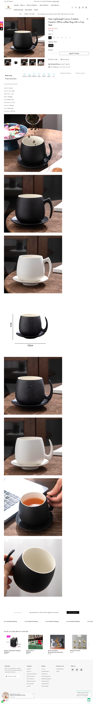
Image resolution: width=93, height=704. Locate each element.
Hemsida (16, 5)
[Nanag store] (8, 7)
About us (22, 5)
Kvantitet (50, 50)
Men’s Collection (44, 5)
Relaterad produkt (18, 10)
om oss (43, 669)
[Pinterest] (72, 669)
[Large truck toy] (35, 642)
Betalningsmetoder (45, 676)
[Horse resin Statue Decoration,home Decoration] (57, 642)
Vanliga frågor (44, 686)
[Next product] (88, 645)
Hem (20, 14)
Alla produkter (28, 10)
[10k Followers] (77, 669)
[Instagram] (1, 23)
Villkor (57, 671)
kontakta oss (44, 674)
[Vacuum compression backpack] (13, 642)
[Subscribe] (20, 676)
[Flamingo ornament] (79, 642)
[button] (86, 7)
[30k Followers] (81, 669)
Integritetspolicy (45, 671)
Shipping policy (45, 681)
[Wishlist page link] (72, 7)
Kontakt (36, 10)
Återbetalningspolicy (46, 679)
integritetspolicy (60, 669)
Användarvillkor (45, 683)
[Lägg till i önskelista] (87, 19)
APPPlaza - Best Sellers (29, 14)
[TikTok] (1, 28)
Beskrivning (8, 75)
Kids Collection (55, 5)
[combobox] (6, 700)
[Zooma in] (41, 20)
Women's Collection (32, 5)
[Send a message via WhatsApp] (2, 701)
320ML (51, 45)
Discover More (55, 1)
